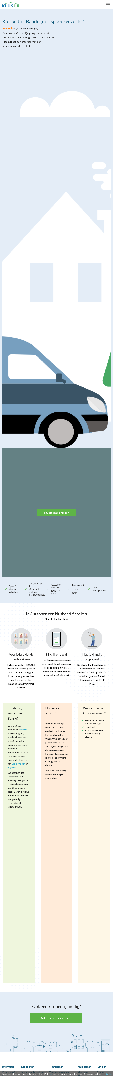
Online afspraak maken (56, 1018)
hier (51, 1074)
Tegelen (12, 767)
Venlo (14, 763)
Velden (21, 763)
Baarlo (23, 729)
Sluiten (108, 1074)
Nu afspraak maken (56, 512)
